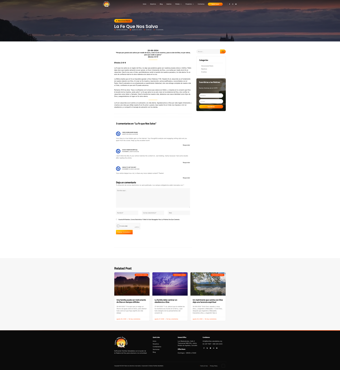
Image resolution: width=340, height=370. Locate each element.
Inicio (144, 4)
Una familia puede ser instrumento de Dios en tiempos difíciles (131, 301)
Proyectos (189, 4)
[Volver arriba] (223, 365)
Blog (161, 4)
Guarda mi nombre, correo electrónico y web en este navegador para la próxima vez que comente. (149, 219)
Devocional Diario (124, 21)
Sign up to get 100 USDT (129, 167)
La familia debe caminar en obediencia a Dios (166, 301)
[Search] (223, 51)
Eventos (169, 4)
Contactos (201, 4)
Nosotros (153, 4)
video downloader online (130, 132)
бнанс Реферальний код (129, 149)
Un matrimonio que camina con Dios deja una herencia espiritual (208, 301)
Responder (186, 145)
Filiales (177, 4)
